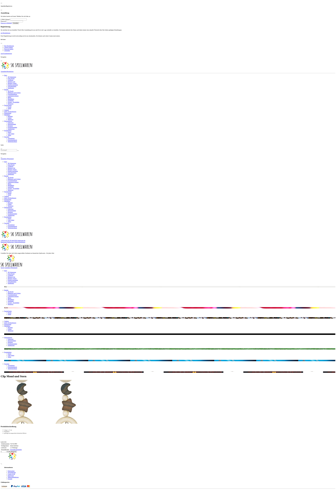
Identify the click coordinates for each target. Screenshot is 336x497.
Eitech (9, 132)
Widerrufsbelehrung (19, 242)
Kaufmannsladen (12, 127)
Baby (5, 75)
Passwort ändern (8, 49)
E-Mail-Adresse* (5, 19)
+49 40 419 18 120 (6, 240)
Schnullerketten (12, 86)
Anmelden (15, 23)
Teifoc (9, 135)
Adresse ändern (8, 47)
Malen (9, 97)
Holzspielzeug (8, 121)
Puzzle (9, 107)
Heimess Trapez (12, 83)
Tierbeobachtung (12, 141)
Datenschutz (10, 242)
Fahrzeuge (10, 122)
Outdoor (6, 110)
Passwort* (3, 21)
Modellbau (7, 115)
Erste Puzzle (11, 78)
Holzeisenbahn (12, 124)
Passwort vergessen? (6, 23)
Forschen (6, 137)
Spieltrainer (11, 88)
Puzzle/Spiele (8, 105)
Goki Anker (11, 133)
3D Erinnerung (12, 77)
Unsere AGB (11, 474)
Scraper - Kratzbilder (13, 102)
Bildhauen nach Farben (14, 92)
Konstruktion (7, 130)
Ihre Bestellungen (9, 46)
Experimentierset (12, 94)
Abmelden (7, 50)
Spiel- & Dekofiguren (10, 111)
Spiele (9, 108)
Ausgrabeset (11, 138)
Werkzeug (10, 103)
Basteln (6, 89)
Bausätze (10, 116)
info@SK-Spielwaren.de (18, 240)
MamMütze (11, 99)
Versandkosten (12, 472)
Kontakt (10, 479)
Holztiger (10, 126)
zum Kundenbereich (6, 53)
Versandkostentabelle (16, 449)
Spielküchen (11, 129)
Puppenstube (7, 113)
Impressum (4, 242)
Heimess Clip (11, 81)
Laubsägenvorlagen (13, 96)
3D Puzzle (10, 91)
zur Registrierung (5, 33)
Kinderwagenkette (13, 85)
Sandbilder (11, 100)
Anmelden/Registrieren (7, 71)
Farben (10, 118)
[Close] (1, 43)
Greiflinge (10, 80)
